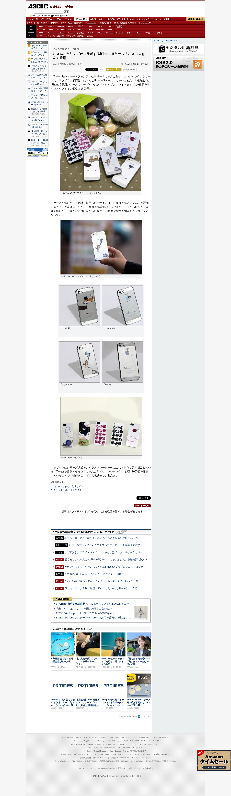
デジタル (69, 19)
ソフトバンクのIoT (149, 33)
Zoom (139, 33)
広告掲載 (147, 768)
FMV (41, 26)
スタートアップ (143, 19)
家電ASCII (55, 23)
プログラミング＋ (124, 754)
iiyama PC (106, 741)
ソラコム (80, 33)
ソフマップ (70, 36)
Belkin (109, 30)
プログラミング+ (106, 23)
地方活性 (123, 23)
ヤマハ (129, 33)
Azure (70, 33)
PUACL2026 (132, 23)
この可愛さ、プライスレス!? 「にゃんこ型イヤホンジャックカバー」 (104, 552)
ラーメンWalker (61, 761)
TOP (64, 737)
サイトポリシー (85, 768)
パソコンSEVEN (80, 26)
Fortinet (119, 33)
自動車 (93, 19)
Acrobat (51, 33)
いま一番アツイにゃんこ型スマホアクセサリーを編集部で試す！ (106, 545)
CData (99, 33)
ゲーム (154, 19)
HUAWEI (90, 30)
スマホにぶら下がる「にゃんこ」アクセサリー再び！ (94, 574)
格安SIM (44, 23)
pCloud (90, 36)
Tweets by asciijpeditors (165, 40)
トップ (30, 19)
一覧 (101, 69)
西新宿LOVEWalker (107, 761)
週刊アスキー (79, 23)
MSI (90, 26)
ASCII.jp (38, 6)
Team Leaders (110, 754)
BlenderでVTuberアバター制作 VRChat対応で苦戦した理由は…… (94, 617)
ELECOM (41, 30)
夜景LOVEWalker (123, 761)
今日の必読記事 (85, 758)
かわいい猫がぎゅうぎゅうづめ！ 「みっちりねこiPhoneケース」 (103, 581)
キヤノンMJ (50, 36)
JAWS (41, 33)
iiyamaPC (60, 26)
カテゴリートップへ (140, 505)
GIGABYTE (70, 30)
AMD (51, 30)
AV (118, 19)
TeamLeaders (92, 23)
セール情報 (164, 19)
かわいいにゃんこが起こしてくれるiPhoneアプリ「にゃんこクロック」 (105, 566)
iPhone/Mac (62, 6)
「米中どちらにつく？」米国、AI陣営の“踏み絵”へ (84, 608)
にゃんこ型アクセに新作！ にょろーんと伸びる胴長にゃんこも (101, 537)
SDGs (116, 23)
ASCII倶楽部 (196, 19)
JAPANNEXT (61, 36)
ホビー (102, 19)
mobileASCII (124, 758)
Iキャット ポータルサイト (67, 490)
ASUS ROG (61, 30)
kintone (61, 33)
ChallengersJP (145, 23)
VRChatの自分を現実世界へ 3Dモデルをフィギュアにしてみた (92, 603)
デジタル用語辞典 (111, 758)
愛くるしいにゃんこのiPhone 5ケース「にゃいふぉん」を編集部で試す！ (106, 559)
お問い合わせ (134, 768)
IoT (42, 19)
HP (110, 26)
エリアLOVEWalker (75, 761)
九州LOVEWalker (137, 761)
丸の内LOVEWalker (153, 761)
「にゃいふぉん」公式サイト (68, 486)
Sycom (70, 26)
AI (37, 19)
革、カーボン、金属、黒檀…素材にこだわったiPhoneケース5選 (101, 588)
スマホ (132, 19)
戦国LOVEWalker (169, 761)
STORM (156, 741)
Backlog (109, 33)
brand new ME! (129, 748)
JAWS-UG (82, 744)
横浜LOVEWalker (91, 761)
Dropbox (90, 33)
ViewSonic (100, 30)
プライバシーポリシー (105, 768)
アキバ (125, 19)
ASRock (80, 30)
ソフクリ (158, 33)
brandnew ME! (80, 36)
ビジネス (50, 19)
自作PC (111, 19)
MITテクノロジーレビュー (141, 758)
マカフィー (41, 36)
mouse (51, 26)
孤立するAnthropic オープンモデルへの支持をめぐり (86, 613)
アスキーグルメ (67, 23)
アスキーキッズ (33, 23)
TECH (59, 19)
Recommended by (128, 716)
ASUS (100, 26)
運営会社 (122, 768)
